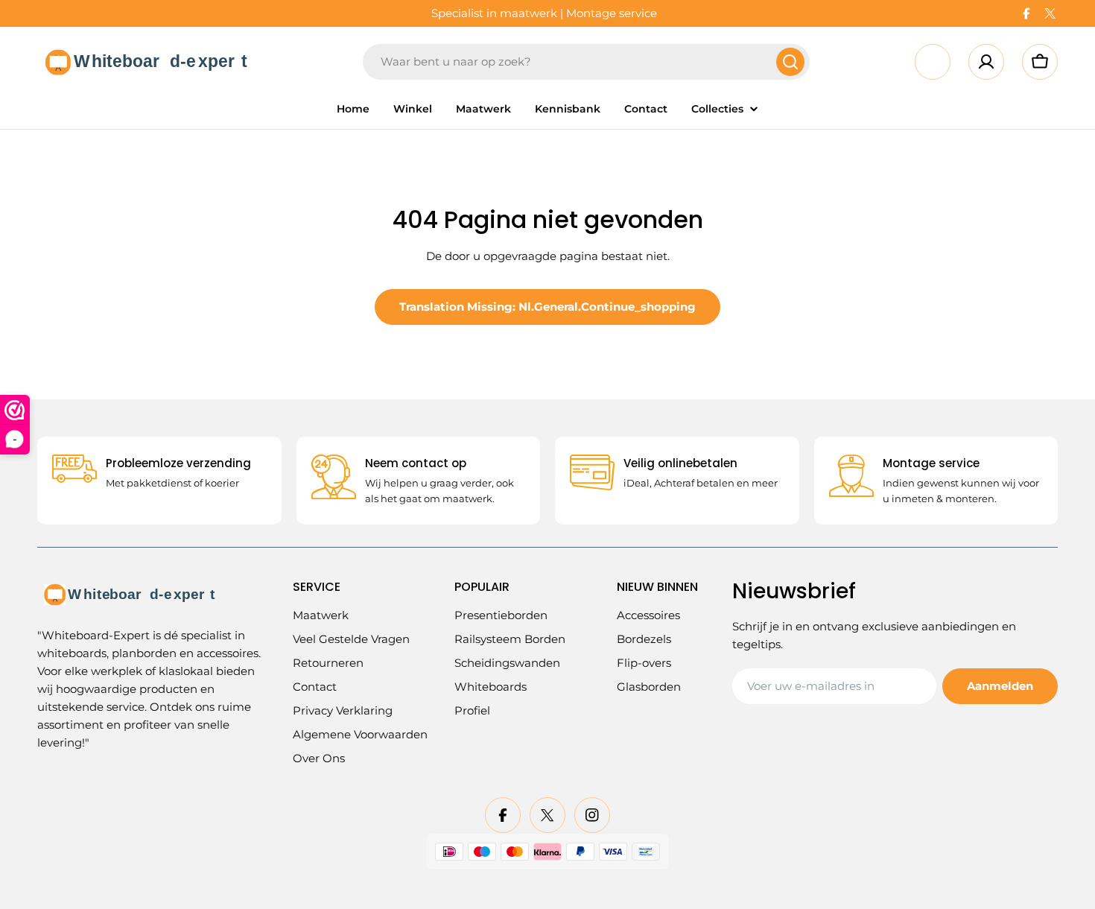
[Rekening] (986, 62)
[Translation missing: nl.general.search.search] (790, 62)
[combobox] (586, 62)
